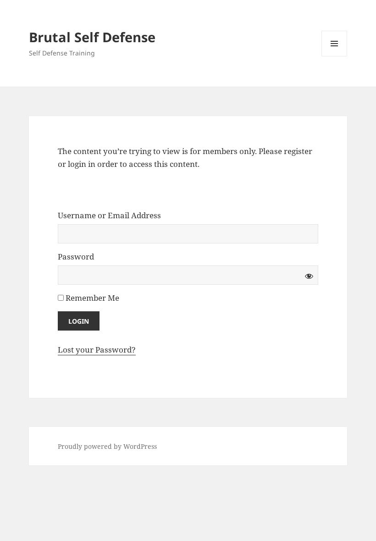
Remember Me (91, 298)
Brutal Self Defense (92, 37)
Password (76, 256)
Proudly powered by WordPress (107, 446)
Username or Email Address (109, 215)
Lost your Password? (97, 349)
